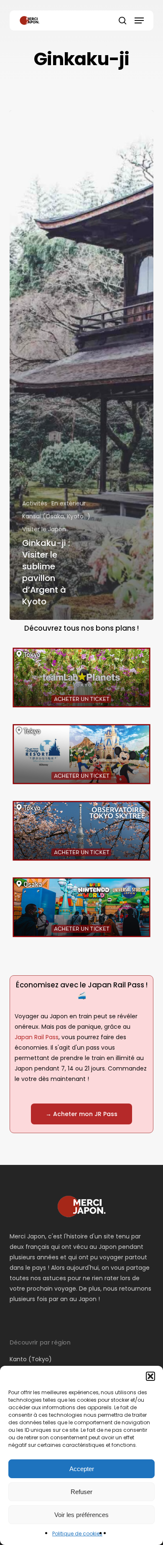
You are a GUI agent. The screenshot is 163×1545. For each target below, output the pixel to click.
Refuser (81, 1491)
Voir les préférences (81, 1514)
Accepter (81, 1468)
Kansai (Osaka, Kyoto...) (56, 516)
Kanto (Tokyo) (31, 1359)
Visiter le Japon (44, 529)
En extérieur (68, 503)
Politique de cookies (77, 1533)
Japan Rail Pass (37, 1037)
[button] (150, 1376)
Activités (34, 503)
